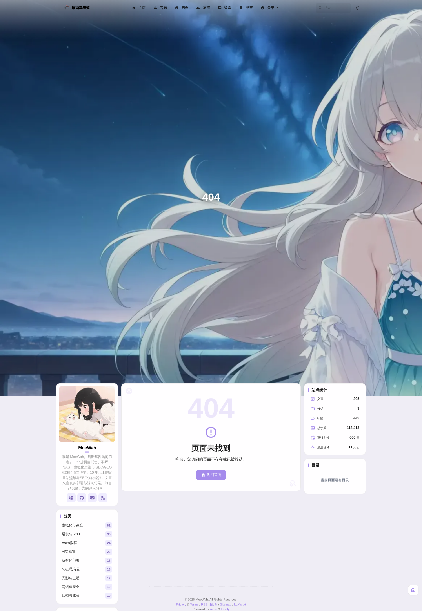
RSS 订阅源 (209, 605)
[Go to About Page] (87, 415)
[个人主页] (71, 498)
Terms (194, 605)
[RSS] (102, 498)
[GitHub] (81, 498)
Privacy (181, 605)
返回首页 (214, 476)
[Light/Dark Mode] (357, 8)
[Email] (92, 498)
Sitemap (225, 605)
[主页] (413, 590)
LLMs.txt (240, 605)
